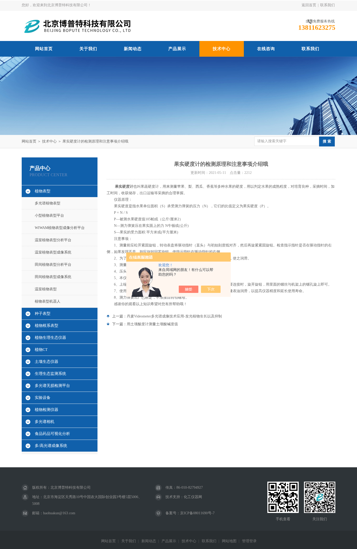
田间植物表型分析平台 (53, 265)
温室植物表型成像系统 (53, 252)
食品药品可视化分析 (52, 434)
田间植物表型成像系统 (53, 277)
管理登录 (249, 541)
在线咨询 (266, 48)
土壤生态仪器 (46, 361)
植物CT (41, 349)
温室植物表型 (46, 289)
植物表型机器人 (47, 301)
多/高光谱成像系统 (51, 446)
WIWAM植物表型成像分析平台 (60, 228)
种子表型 (42, 313)
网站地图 (229, 541)
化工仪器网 (193, 497)
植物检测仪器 (46, 410)
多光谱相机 (44, 422)
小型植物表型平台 (49, 215)
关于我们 (88, 48)
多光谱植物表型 (47, 203)
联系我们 (327, 5)
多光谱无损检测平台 (52, 385)
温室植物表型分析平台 (53, 240)
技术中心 (222, 48)
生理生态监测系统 (50, 373)
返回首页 (309, 5)
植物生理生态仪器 (50, 337)
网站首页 (44, 48)
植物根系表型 (46, 325)
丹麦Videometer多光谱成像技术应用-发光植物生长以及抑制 (174, 316)
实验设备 (42, 397)
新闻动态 (133, 48)
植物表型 (42, 191)
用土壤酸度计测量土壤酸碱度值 (152, 324)
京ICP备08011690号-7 (197, 513)
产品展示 (177, 48)
